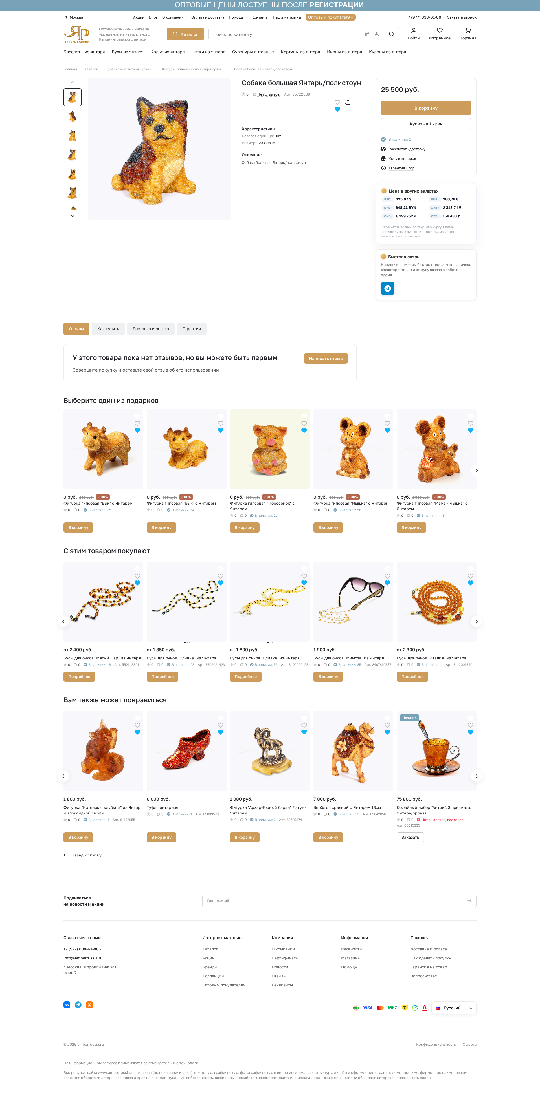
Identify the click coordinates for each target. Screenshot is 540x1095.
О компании (283, 948)
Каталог (210, 948)
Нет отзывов (268, 94)
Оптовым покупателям (224, 985)
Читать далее (419, 1077)
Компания (282, 937)
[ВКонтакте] (66, 1004)
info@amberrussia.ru (82, 957)
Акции (208, 957)
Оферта (470, 1044)
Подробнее (79, 676)
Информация (354, 937)
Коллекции (213, 975)
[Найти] (392, 34)
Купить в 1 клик (426, 123)
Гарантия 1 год (401, 168)
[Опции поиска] (366, 34)
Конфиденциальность (436, 1044)
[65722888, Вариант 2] (159, 149)
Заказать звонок (462, 17)
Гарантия (192, 328)
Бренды (209, 966)
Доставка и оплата (151, 328)
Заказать (410, 837)
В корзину (426, 108)
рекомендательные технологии (172, 1063)
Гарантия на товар (429, 966)
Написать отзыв (326, 358)
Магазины (351, 957)
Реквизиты (282, 985)
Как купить (108, 328)
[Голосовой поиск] (378, 34)
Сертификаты (285, 957)
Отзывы (76, 328)
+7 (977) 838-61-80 (423, 17)
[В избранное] (337, 102)
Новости (280, 966)
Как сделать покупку (431, 957)
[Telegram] (78, 1004)
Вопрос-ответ (424, 975)
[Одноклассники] (89, 1004)
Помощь (349, 966)
